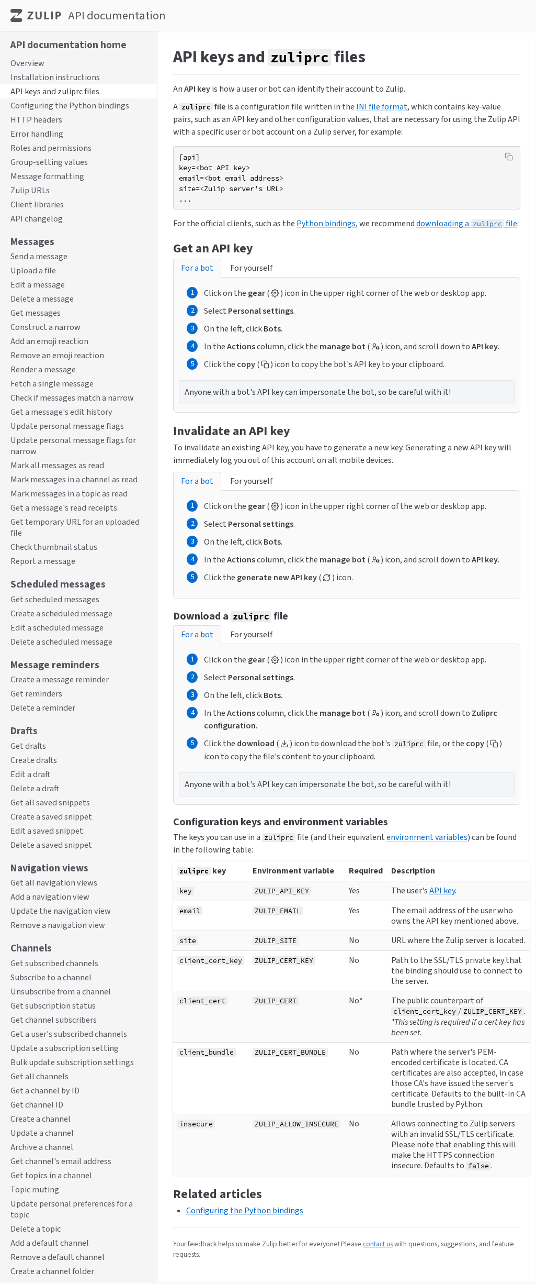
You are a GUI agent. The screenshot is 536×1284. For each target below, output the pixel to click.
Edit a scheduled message (57, 627)
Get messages (35, 312)
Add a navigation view (49, 896)
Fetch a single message (52, 383)
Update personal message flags (67, 425)
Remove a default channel (57, 1257)
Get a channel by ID (44, 1090)
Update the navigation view (60, 910)
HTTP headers (36, 119)
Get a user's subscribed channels (68, 1033)
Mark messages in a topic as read (69, 493)
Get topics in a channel (51, 1175)
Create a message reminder (59, 679)
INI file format (381, 106)
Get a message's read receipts (63, 507)
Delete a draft (34, 788)
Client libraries (37, 204)
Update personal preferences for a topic (71, 1209)
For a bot (197, 267)
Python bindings (326, 223)
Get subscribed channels (54, 963)
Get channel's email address (60, 1161)
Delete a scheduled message (61, 641)
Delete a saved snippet (51, 844)
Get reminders (36, 693)
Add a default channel (49, 1242)
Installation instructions (55, 77)
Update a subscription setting (64, 1048)
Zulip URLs (30, 190)
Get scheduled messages (54, 599)
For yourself (251, 267)
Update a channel (42, 1132)
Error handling (36, 133)
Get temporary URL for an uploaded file (75, 527)
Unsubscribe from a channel (60, 991)
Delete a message (42, 298)
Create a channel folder (52, 1271)
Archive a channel (41, 1147)
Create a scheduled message (61, 613)
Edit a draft (30, 774)
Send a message (38, 256)
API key (442, 890)
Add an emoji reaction (49, 341)
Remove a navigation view (57, 925)
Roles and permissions (51, 147)
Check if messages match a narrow (72, 397)
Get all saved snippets (50, 802)
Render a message (43, 369)
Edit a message (37, 284)
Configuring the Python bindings (69, 105)
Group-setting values (49, 162)
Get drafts (28, 745)
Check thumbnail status (53, 546)
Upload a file (33, 270)
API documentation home (68, 44)
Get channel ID (36, 1104)
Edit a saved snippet (46, 830)
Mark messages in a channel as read (74, 479)
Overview (27, 63)
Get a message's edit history (61, 411)
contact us (378, 1243)
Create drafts (33, 760)
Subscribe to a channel (51, 977)
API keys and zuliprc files (54, 91)
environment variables (426, 837)
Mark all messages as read (57, 465)
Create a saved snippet (51, 816)
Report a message (42, 561)
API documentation (117, 15)
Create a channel (40, 1118)
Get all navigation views (53, 882)
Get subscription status (53, 1005)
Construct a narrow (45, 327)
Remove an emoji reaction (57, 355)
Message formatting (47, 176)
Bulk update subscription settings (72, 1062)
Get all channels (39, 1076)
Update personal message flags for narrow (73, 446)
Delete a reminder (42, 707)
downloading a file (466, 223)
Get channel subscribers (53, 1019)
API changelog (36, 218)
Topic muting (34, 1189)
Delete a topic (35, 1228)
